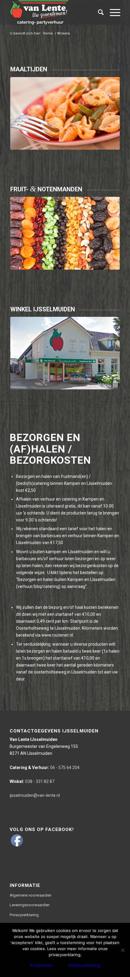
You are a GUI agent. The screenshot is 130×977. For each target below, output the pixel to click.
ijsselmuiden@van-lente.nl (35, 795)
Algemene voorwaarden (30, 895)
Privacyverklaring (24, 915)
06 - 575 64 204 (45, 767)
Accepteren (41, 965)
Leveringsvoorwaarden (30, 905)
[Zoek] (98, 12)
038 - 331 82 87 (32, 781)
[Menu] (112, 12)
